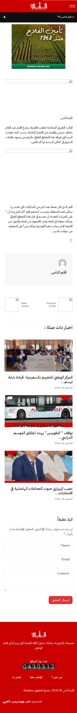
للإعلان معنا (36, 677)
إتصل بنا (16, 677)
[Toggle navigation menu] (72, 6)
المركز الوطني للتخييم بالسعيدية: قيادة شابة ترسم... (40, 379)
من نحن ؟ (56, 677)
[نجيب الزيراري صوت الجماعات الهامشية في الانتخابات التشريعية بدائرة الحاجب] (39, 467)
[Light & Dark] (5, 17)
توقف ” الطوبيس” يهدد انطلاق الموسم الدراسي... (43, 435)
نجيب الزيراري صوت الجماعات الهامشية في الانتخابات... (41, 491)
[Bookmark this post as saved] (71, 240)
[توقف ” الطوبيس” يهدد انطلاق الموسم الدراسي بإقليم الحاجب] (39, 411)
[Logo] (38, 9)
